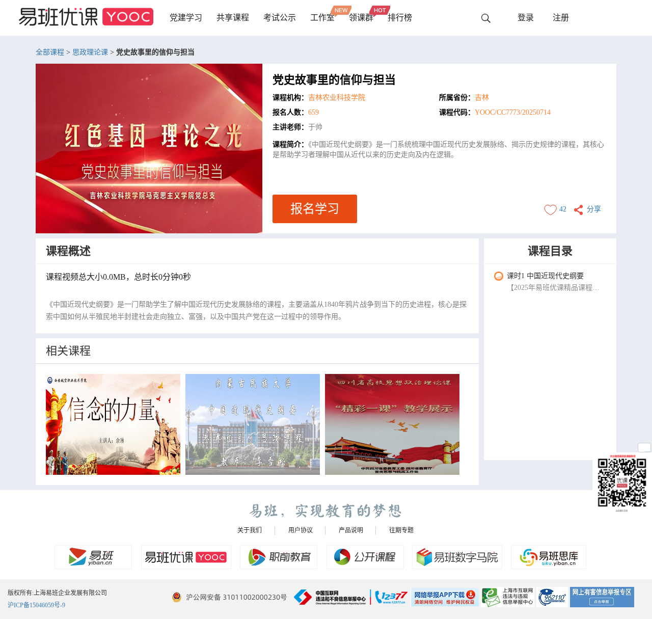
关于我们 (249, 530)
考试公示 (279, 17)
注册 (561, 17)
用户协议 (300, 530)
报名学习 (314, 209)
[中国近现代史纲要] (252, 424)
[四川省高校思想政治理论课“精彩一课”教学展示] (392, 424)
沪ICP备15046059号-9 (36, 605)
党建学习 (186, 17)
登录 (526, 17)
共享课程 (232, 17)
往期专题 (401, 530)
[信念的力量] (113, 424)
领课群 (361, 17)
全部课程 (50, 52)
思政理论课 (90, 52)
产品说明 (351, 530)
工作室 (322, 17)
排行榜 (400, 17)
